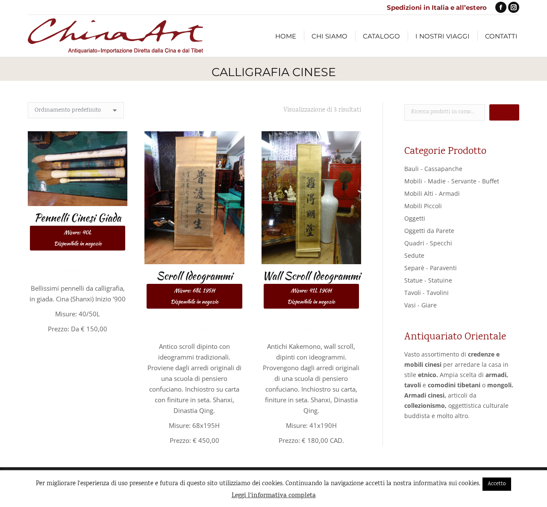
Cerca (505, 112)
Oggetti (414, 218)
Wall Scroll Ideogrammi (311, 287)
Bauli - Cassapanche (433, 169)
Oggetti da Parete (429, 231)
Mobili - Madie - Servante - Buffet (451, 181)
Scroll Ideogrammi (194, 287)
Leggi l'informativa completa (274, 496)
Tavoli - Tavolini (426, 293)
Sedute (414, 255)
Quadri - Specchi (428, 243)
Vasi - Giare (420, 305)
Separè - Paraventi (430, 268)
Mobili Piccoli (423, 206)
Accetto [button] (497, 484)
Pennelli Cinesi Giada (77, 229)
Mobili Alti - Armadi (432, 193)
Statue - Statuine (428, 280)
